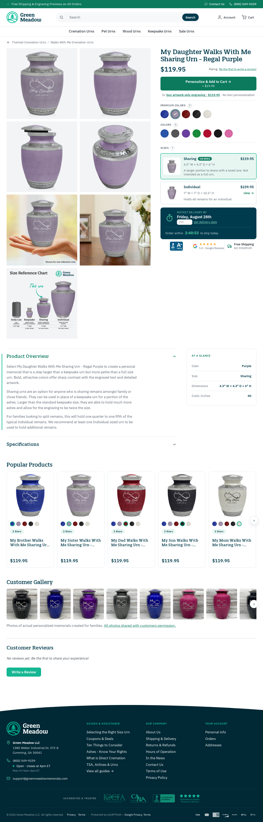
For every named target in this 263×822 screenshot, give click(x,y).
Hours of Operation (161, 751)
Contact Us (154, 764)
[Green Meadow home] (24, 17)
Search (190, 17)
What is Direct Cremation (106, 758)
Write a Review (24, 672)
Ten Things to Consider (104, 745)
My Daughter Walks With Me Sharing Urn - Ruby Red (207, 133)
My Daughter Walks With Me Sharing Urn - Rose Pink (229, 133)
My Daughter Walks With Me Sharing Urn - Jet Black (218, 133)
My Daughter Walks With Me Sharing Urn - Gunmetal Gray (175, 133)
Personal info (215, 732)
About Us (153, 732)
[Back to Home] (8, 42)
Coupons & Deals (100, 738)
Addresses (213, 745)
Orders (210, 738)
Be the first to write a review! (237, 69)
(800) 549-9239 (24, 761)
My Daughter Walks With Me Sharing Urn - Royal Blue (164, 114)
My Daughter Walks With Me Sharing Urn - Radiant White (207, 114)
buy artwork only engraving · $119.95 (193, 95)
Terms (81, 814)
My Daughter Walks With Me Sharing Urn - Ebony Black (197, 114)
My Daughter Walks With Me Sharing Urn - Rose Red (186, 114)
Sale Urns (186, 31)
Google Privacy (133, 814)
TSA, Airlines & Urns (102, 764)
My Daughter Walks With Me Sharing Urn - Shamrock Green (197, 133)
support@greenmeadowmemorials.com (40, 778)
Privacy (71, 814)
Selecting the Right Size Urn (108, 732)
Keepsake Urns (160, 31)
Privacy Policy (156, 777)
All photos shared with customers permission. (140, 625)
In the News (155, 758)
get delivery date (205, 222)
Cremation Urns (81, 31)
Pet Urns (108, 31)
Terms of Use (156, 771)
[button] (12, 524)
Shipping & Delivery (161, 738)
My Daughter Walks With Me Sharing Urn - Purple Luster (186, 133)
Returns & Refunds (160, 745)
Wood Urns (132, 31)
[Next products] (254, 520)
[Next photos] (254, 604)
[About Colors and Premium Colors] (190, 106)
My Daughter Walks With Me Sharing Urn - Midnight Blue (164, 133)
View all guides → (100, 771)
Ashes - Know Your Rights (107, 751)
